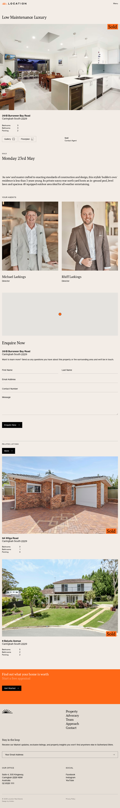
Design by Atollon (8, 801)
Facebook (70, 774)
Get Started (9, 688)
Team (70, 719)
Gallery (7, 139)
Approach (72, 723)
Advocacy (72, 715)
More (6, 451)
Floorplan (25, 139)
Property (72, 711)
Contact (71, 728)
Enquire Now (10, 425)
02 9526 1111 (8, 783)
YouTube (70, 780)
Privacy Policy (70, 799)
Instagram (70, 777)
